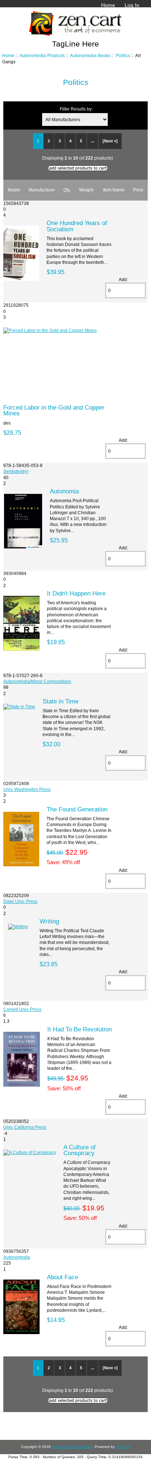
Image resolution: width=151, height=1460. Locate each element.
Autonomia (64, 491)
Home (108, 5)
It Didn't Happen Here (76, 593)
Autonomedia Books (90, 55)
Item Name (114, 189)
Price (138, 189)
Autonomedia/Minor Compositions (37, 681)
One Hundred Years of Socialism (77, 225)
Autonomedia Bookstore (71, 1447)
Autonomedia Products (42, 55)
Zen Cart (123, 1447)
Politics (123, 55)
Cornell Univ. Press (22, 1009)
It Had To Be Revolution (79, 1029)
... (92, 141)
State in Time (60, 701)
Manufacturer (42, 189)
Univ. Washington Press (27, 789)
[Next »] (110, 141)
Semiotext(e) (16, 471)
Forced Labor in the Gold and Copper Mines (53, 410)
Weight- (87, 189)
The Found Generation (77, 809)
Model (14, 189)
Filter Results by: (76, 109)
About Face (62, 1277)
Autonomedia (16, 1257)
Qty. (67, 189)
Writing (49, 921)
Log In (132, 5)
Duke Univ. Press (20, 901)
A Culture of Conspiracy (79, 1150)
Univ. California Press (24, 1127)
